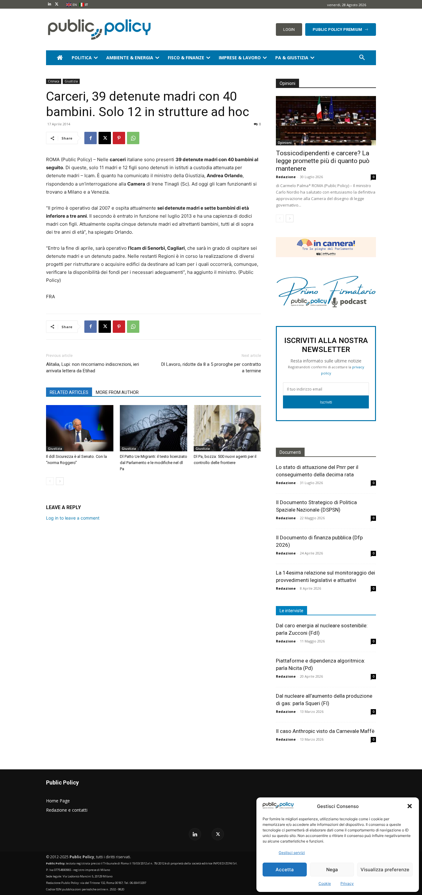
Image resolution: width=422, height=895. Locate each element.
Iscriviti (326, 402)
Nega (332, 869)
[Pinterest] (119, 138)
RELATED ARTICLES (69, 392)
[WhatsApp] (133, 138)
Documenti (290, 452)
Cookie (325, 883)
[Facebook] (90, 138)
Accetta (285, 869)
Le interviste (291, 610)
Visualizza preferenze (385, 869)
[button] (410, 806)
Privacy (347, 883)
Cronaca (53, 81)
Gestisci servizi (292, 852)
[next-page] (60, 481)
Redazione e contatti (66, 810)
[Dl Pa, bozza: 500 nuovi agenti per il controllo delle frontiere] (227, 428)
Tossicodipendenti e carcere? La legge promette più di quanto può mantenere (322, 160)
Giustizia (71, 81)
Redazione (286, 176)
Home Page (58, 801)
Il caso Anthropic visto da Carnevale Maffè (325, 731)
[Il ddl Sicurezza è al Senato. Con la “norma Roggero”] (79, 428)
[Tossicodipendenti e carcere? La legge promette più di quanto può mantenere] (326, 120)
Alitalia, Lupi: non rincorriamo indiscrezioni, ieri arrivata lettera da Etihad (92, 368)
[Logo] (98, 29)
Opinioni (285, 142)
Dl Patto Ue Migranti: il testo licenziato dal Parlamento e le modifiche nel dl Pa (153, 462)
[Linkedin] (49, 4)
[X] (56, 4)
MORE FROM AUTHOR (117, 392)
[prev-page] (50, 481)
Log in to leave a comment (72, 518)
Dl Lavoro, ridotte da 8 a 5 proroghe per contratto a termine (211, 368)
